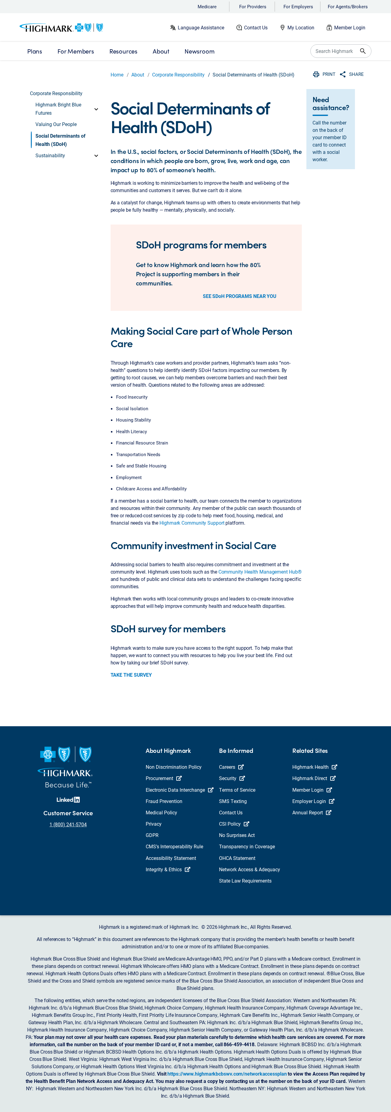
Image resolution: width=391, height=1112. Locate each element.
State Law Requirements (245, 880)
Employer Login (309, 801)
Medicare (207, 6)
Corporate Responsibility (178, 74)
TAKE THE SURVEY (131, 674)
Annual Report (307, 812)
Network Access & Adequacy (249, 869)
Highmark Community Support (191, 522)
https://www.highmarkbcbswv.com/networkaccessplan (227, 1073)
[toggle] (96, 108)
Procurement (159, 778)
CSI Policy (230, 823)
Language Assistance (201, 27)
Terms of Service (237, 790)
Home (117, 74)
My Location (300, 27)
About (137, 74)
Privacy (154, 823)
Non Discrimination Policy (174, 767)
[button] (67, 108)
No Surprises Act (237, 835)
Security (227, 778)
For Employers (298, 6)
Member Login (349, 27)
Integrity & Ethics (164, 869)
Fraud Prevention (164, 801)
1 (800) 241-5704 (68, 824)
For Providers (252, 6)
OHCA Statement (237, 858)
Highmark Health (310, 767)
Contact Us (256, 27)
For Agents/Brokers (348, 6)
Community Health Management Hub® (260, 571)
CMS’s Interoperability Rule (174, 846)
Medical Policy (161, 812)
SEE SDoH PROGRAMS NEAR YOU (239, 296)
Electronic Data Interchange (175, 790)
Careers (227, 767)
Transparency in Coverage (247, 846)
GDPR (152, 835)
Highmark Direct (309, 778)
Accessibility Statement (171, 858)
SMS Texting (233, 801)
